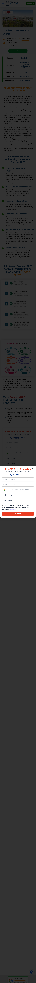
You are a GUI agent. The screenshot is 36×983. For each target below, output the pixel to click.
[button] (33, 468)
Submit (18, 514)
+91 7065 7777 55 (19, 475)
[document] (18, 491)
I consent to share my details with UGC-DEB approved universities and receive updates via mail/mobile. (15, 507)
